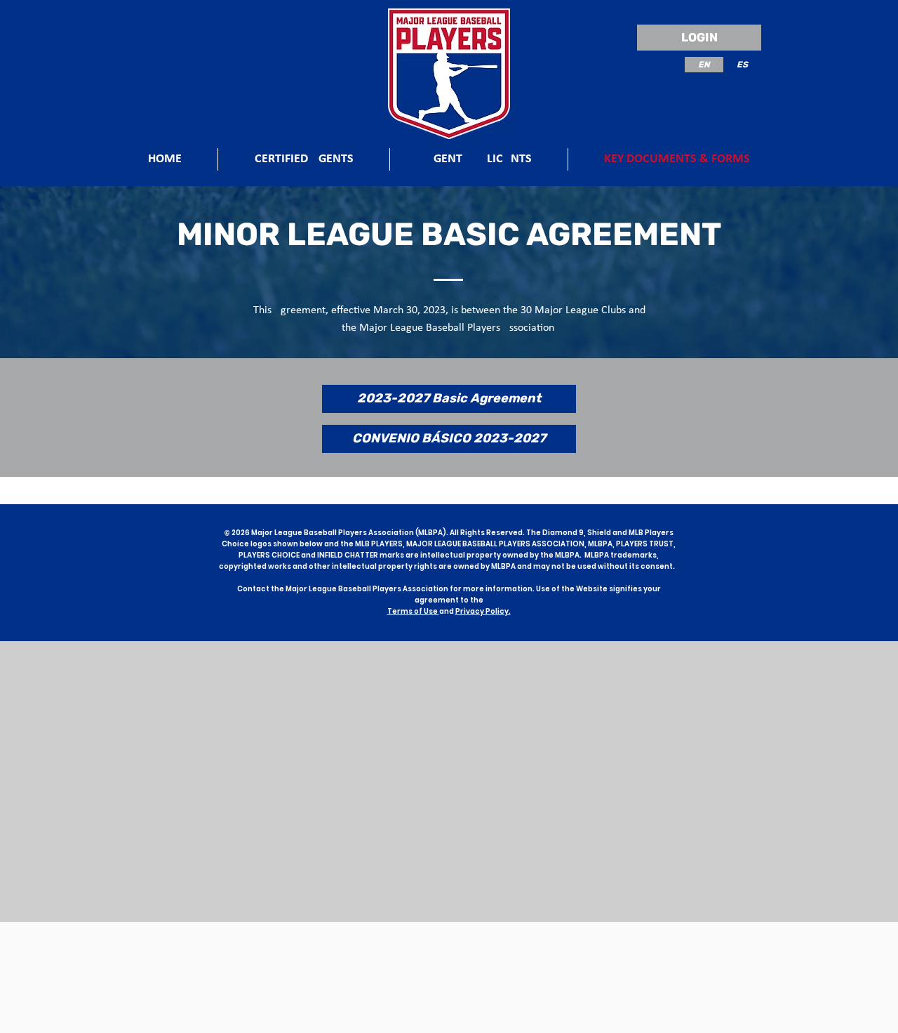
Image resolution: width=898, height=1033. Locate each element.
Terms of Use (413, 611)
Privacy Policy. (483, 611)
